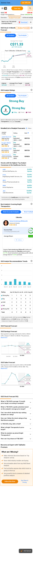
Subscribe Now (9, 481)
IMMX (4, 185)
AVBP (4, 169)
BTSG (4, 175)
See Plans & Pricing (24, 481)
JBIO (4, 191)
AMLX (4, 180)
